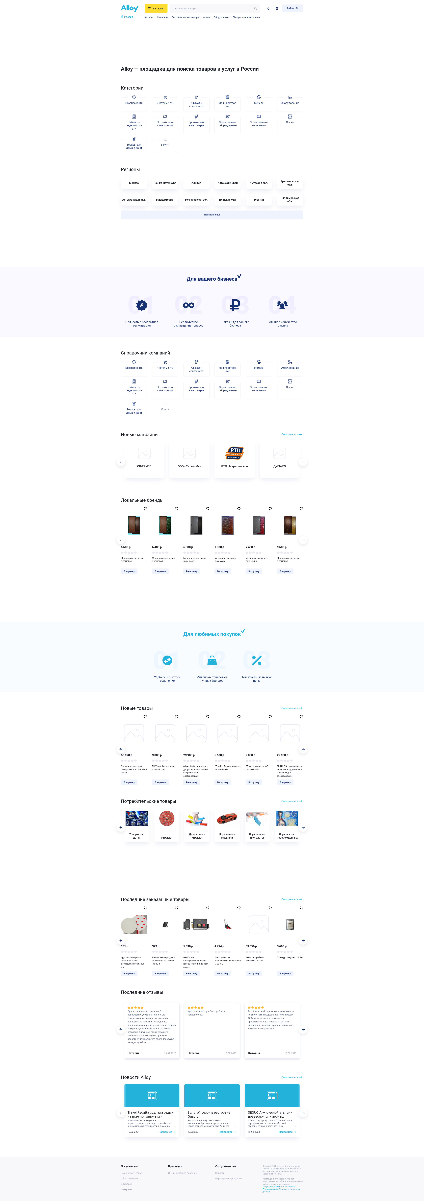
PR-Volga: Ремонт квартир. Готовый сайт (227, 768)
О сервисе (126, 1184)
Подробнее (165, 1131)
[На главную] (132, 8)
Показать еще (212, 214)
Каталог (149, 17)
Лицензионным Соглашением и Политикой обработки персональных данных (281, 1189)
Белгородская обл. (196, 199)
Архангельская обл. (289, 183)
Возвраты (126, 1189)
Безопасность (134, 103)
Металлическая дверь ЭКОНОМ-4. (225, 560)
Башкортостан (165, 199)
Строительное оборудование (228, 124)
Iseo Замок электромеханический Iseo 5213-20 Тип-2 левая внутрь (195, 962)
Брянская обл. (228, 199)
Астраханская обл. (134, 199)
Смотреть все (289, 434)
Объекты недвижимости (134, 125)
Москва (134, 183)
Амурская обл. (259, 183)
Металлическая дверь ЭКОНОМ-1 (132, 560)
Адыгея (196, 183)
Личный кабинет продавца (182, 1173)
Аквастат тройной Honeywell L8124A (255, 959)
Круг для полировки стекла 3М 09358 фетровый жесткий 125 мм (132, 962)
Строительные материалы (259, 124)
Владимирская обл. (290, 199)
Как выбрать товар (131, 1173)
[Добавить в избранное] (145, 508)
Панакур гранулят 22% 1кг (290, 957)
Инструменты (165, 103)
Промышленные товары (196, 124)
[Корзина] (276, 8)
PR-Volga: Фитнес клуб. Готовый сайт (163, 768)
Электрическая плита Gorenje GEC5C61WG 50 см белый (134, 769)
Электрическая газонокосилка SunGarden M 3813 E (227, 960)
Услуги (206, 17)
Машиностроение (228, 104)
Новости (220, 1173)
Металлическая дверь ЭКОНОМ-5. (257, 560)
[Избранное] (268, 8)
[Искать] (255, 8)
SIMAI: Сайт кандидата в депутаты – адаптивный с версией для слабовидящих (195, 771)
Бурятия (259, 199)
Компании (162, 17)
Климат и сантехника (196, 104)
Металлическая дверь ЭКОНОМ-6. (288, 560)
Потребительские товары (185, 17)
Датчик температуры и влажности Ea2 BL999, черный (163, 960)
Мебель (259, 103)
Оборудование (222, 17)
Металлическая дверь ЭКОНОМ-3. (194, 560)
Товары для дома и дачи (246, 17)
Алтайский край (228, 183)
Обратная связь (129, 1178)
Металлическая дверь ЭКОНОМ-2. (163, 560)
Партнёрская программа (228, 1178)
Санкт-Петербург (165, 183)
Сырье (290, 122)
